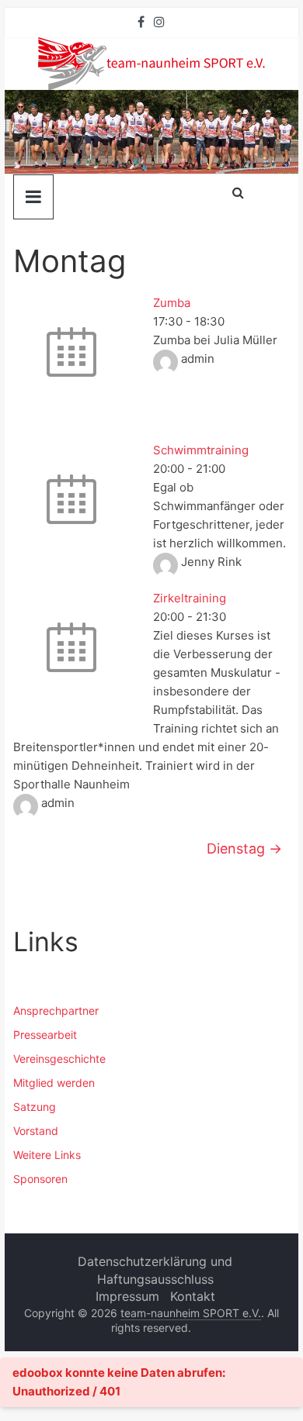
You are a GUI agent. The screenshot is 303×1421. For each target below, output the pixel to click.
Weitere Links (47, 1154)
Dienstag (244, 848)
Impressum (127, 1296)
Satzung (34, 1106)
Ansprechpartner (56, 1010)
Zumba (171, 302)
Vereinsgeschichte (59, 1058)
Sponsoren (40, 1178)
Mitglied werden (54, 1082)
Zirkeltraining (189, 598)
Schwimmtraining (201, 450)
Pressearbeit (45, 1034)
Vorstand (35, 1130)
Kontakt (192, 1296)
